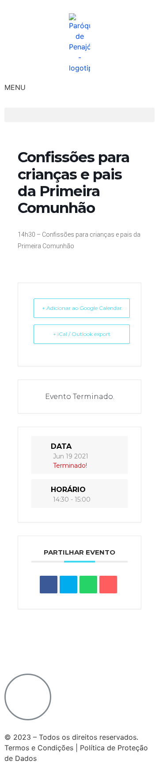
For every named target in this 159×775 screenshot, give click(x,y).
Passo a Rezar (30, 642)
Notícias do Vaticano (39, 632)
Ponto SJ (80, 642)
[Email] (108, 584)
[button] (79, 115)
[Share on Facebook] (48, 584)
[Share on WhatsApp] (88, 584)
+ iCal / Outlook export (81, 334)
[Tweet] (68, 584)
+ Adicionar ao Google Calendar (82, 308)
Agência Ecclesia (113, 632)
